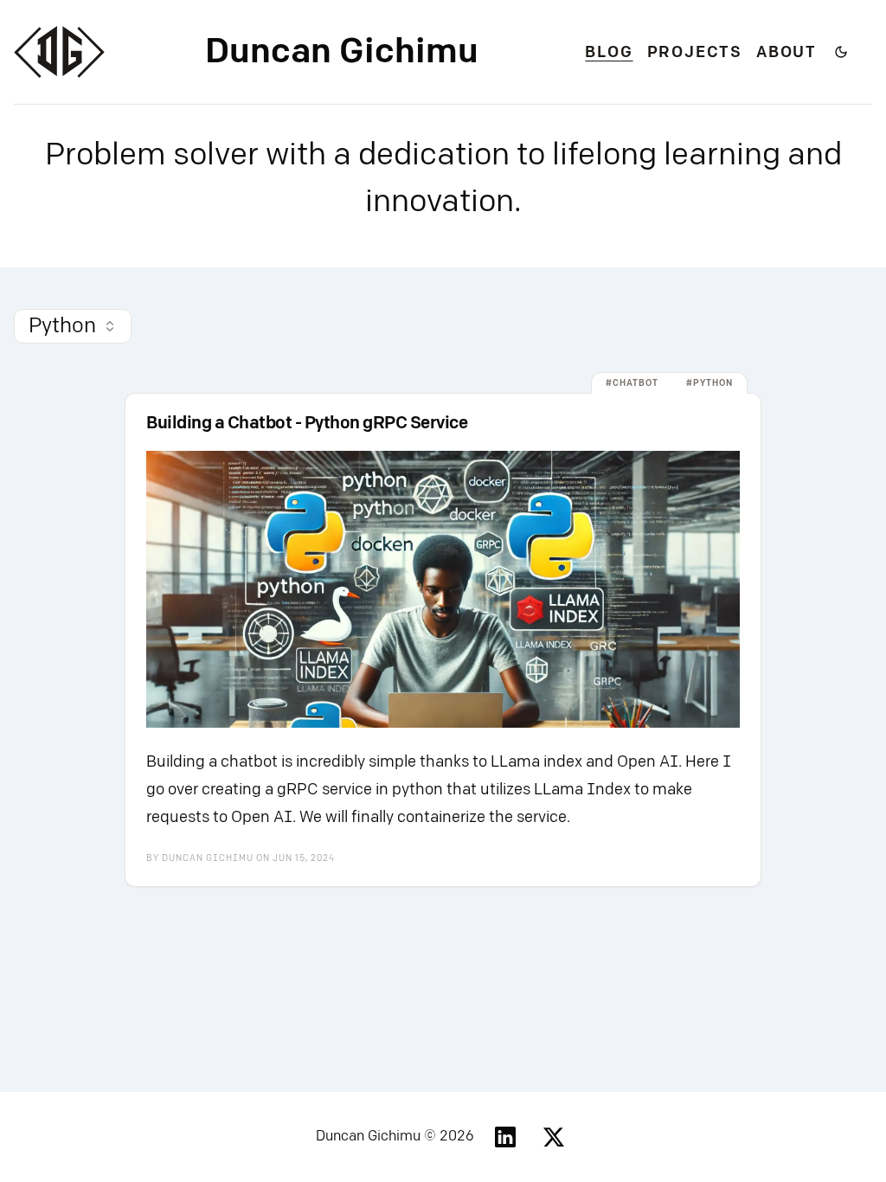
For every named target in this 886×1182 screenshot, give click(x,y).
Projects (694, 52)
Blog (608, 52)
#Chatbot (632, 383)
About (786, 52)
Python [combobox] (62, 325)
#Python (709, 383)
